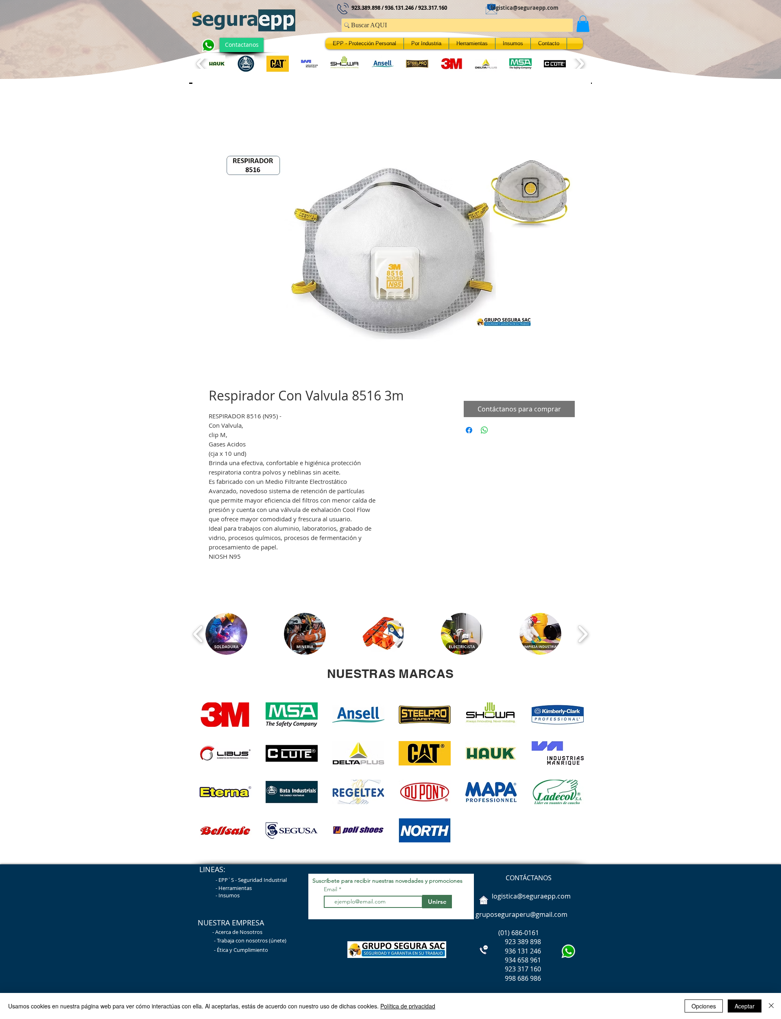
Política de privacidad (407, 1006)
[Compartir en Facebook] (469, 432)
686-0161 (525, 934)
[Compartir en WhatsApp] (484, 432)
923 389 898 (507, 943)
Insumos (229, 897)
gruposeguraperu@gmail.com (521, 916)
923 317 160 (523, 971)
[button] (583, 23)
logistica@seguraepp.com (524, 7)
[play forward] (579, 64)
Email (331, 891)
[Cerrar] (771, 1005)
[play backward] (201, 64)
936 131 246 (507, 953)
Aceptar (745, 1006)
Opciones (704, 1006)
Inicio (217, 111)
